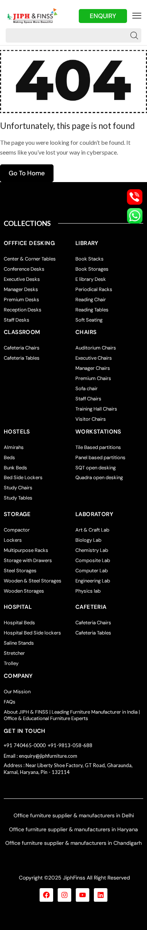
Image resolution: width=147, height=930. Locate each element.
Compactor (17, 530)
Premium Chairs (93, 378)
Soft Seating (89, 320)
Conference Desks (24, 269)
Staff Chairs (88, 398)
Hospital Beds (19, 622)
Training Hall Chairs (96, 409)
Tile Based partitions (98, 447)
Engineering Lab (92, 581)
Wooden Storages (24, 591)
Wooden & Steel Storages (32, 581)
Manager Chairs (92, 368)
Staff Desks (16, 320)
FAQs (9, 702)
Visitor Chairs (90, 419)
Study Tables (18, 498)
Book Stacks (89, 259)
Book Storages (92, 269)
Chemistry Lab (91, 550)
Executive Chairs (93, 358)
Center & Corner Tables (30, 259)
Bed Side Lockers (23, 477)
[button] (136, 16)
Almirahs (14, 447)
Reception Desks (22, 309)
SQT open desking (95, 467)
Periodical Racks (93, 289)
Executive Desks (22, 279)
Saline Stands (19, 643)
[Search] (134, 35)
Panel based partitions (100, 457)
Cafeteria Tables (22, 358)
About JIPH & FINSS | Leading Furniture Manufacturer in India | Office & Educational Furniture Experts (72, 715)
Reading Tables (92, 309)
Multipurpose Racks (26, 550)
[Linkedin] (100, 895)
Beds (9, 457)
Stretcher (14, 653)
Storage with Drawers (28, 560)
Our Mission (17, 691)
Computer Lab (91, 570)
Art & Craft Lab (92, 530)
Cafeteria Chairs (22, 348)
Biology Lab (88, 540)
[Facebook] (46, 895)
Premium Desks (21, 299)
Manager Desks (21, 289)
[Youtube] (82, 895)
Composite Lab (92, 560)
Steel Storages (20, 570)
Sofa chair (86, 388)
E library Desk (90, 279)
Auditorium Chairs (95, 348)
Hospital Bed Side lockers (32, 633)
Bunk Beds (15, 467)
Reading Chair (90, 299)
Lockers (13, 540)
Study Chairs (18, 487)
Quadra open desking (99, 477)
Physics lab (88, 591)
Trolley (11, 663)
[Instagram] (64, 895)
